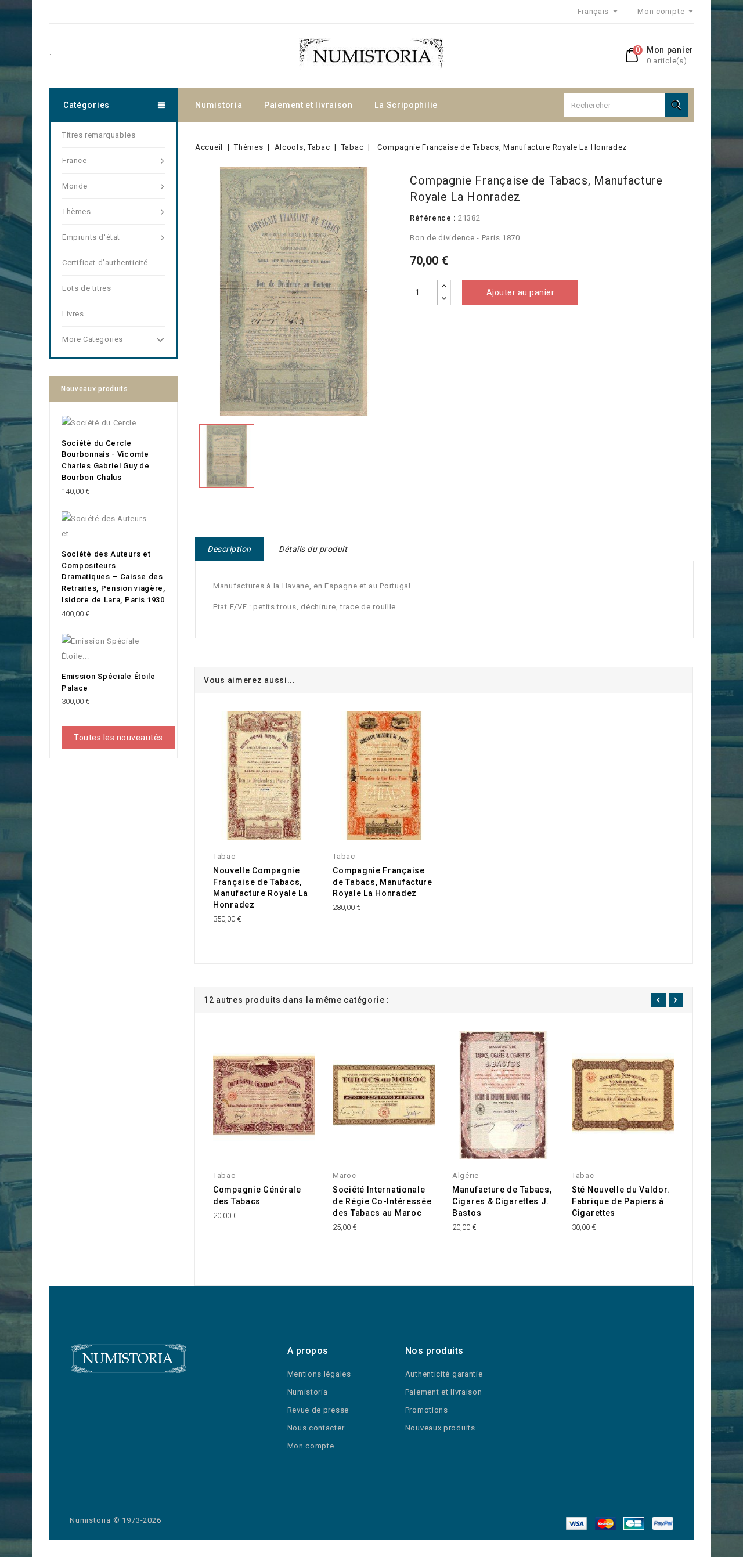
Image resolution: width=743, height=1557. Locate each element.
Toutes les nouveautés (118, 737)
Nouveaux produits (440, 1428)
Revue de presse (318, 1410)
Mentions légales (319, 1374)
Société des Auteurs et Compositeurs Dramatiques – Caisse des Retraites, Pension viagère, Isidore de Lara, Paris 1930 (113, 577)
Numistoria (218, 105)
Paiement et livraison (308, 105)
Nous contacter (316, 1428)
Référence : (433, 218)
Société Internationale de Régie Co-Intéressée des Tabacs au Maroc (382, 1201)
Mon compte (310, 1446)
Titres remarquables (98, 135)
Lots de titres (86, 288)
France (74, 160)
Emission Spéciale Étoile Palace (109, 682)
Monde (75, 186)
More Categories (92, 339)
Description (229, 549)
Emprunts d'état (91, 237)
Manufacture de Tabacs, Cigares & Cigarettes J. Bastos (501, 1201)
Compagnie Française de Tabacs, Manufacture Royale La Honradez (382, 882)
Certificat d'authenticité (105, 262)
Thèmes (76, 211)
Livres (73, 313)
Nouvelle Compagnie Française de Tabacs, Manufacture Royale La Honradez (260, 887)
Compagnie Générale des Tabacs (257, 1195)
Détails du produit (313, 549)
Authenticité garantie (444, 1374)
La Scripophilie (406, 105)
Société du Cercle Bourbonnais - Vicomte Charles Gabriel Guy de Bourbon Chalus (105, 460)
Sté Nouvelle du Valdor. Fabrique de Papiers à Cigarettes (621, 1201)
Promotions (426, 1410)
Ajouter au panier (520, 292)
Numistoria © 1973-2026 (115, 1520)
